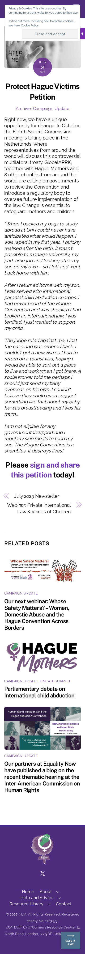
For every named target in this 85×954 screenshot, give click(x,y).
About (46, 891)
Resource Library (26, 903)
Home (28, 891)
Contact (64, 903)
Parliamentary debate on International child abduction (39, 692)
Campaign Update (51, 108)
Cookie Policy (30, 25)
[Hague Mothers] (42, 862)
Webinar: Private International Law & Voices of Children (39, 508)
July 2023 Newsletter (36, 496)
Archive (23, 108)
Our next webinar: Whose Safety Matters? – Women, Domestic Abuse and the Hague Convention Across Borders (36, 614)
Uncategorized (55, 681)
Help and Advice (37, 897)
